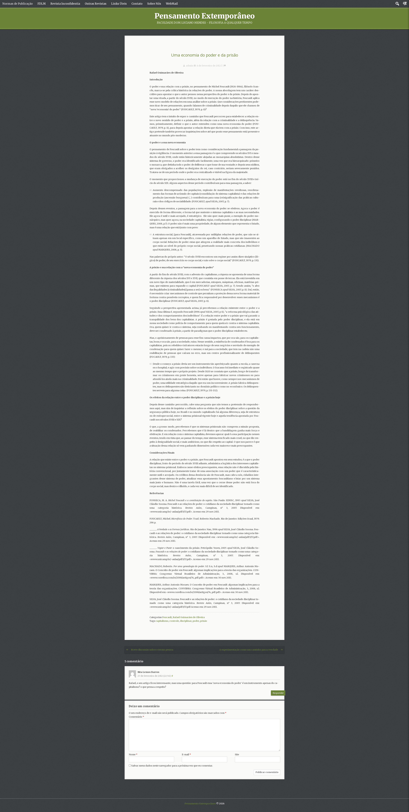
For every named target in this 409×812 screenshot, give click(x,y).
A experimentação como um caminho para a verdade (248, 649)
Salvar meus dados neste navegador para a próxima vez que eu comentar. (172, 765)
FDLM (42, 3)
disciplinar (186, 621)
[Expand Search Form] (397, 4)
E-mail (186, 754)
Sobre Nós (154, 3)
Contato (137, 3)
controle (174, 621)
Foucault (167, 617)
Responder (278, 692)
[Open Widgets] (405, 3)
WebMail (172, 3)
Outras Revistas (95, 3)
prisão (203, 621)
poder (196, 621)
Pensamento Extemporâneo (204, 16)
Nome (133, 754)
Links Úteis (119, 3)
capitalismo (162, 621)
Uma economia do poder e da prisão (204, 55)
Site (237, 754)
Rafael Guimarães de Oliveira (189, 617)
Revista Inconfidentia (65, 3)
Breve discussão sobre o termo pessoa (152, 649)
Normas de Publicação (17, 3)
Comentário (136, 716)
